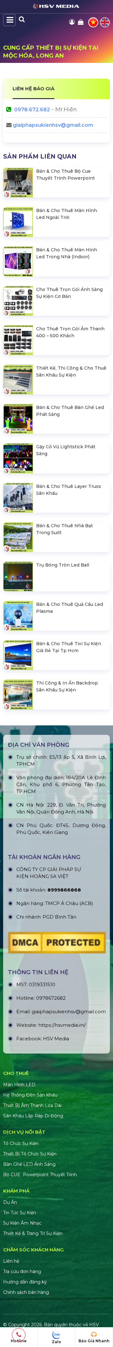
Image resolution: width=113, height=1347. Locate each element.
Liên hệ (11, 1261)
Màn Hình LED (20, 1084)
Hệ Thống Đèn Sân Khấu (30, 1095)
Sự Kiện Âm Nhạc (22, 1223)
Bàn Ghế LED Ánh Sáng (30, 1164)
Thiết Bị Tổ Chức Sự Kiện (29, 1154)
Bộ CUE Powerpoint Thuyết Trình (40, 1174)
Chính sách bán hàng (26, 1292)
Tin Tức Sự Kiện (19, 1213)
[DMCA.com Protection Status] (57, 944)
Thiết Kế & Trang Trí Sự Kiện (32, 1233)
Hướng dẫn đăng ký (25, 1282)
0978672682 (51, 998)
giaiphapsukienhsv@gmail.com (53, 125)
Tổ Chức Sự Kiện (21, 1143)
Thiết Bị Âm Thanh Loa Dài (32, 1105)
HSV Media (56, 1039)
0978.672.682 (32, 110)
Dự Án (10, 1202)
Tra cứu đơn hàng (22, 1271)
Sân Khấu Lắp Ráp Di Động (33, 1116)
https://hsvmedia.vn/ (62, 1025)
